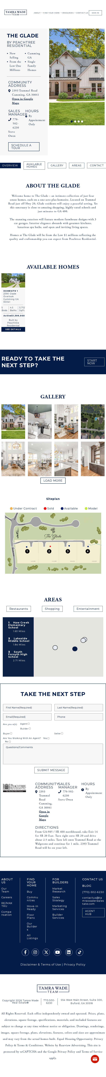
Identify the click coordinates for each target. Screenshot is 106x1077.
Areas (76, 165)
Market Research (59, 890)
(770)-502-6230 (93, 892)
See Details (13, 329)
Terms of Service (92, 1052)
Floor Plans (31, 917)
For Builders (60, 881)
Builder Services (58, 916)
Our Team (5, 890)
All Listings (32, 937)
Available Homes (34, 165)
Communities (32, 899)
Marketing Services (59, 908)
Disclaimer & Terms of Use (40, 964)
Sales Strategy (58, 899)
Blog (86, 885)
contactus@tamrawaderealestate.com (93, 900)
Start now (92, 362)
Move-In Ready (32, 908)
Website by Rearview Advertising (65, 1045)
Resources (68, 13)
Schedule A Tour (21, 147)
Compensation (6, 913)
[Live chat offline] (95, 1059)
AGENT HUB (90, 913)
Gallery (57, 165)
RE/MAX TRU (6, 905)
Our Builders (32, 926)
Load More (53, 480)
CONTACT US (82, 13)
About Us (7, 881)
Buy (29, 891)
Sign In (95, 13)
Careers (6, 897)
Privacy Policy (75, 964)
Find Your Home (51, 13)
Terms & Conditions (30, 1045)
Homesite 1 (10, 291)
